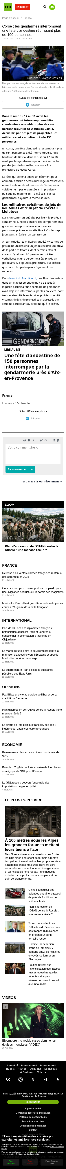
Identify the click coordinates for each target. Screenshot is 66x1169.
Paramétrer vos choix (33, 1121)
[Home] (8, 7)
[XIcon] (33, 1079)
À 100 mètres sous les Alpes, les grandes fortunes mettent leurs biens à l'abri (32, 845)
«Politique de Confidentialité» (27, 1154)
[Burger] (60, 7)
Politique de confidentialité (33, 1117)
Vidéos (9, 998)
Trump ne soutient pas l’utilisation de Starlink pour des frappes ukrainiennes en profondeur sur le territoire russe (44, 931)
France (7, 395)
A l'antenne (27, 1072)
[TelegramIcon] (45, 1079)
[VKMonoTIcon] (8, 1079)
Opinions (11, 687)
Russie (10, 1068)
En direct (22, 7)
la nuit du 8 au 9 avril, (23, 278)
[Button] (52, 7)
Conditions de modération (33, 1126)
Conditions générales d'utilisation (33, 1113)
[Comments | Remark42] (33, 461)
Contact (33, 1130)
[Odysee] (20, 1079)
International (17, 620)
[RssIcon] (58, 1079)
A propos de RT (33, 1108)
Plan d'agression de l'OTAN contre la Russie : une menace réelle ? (43, 910)
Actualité (12, 1065)
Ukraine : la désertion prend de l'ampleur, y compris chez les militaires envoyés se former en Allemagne (44, 951)
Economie (12, 745)
